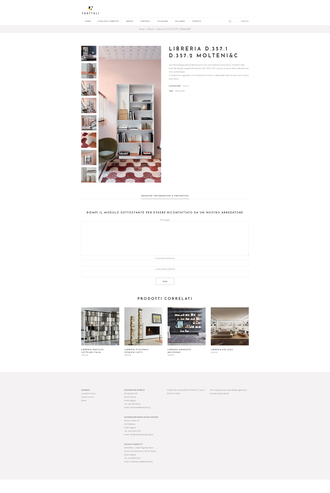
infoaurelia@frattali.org (140, 407)
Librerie (186, 85)
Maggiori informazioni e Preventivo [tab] (165, 196)
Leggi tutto (100, 328)
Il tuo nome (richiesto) (165, 258)
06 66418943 (134, 404)
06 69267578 (134, 431)
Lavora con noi (87, 397)
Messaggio (165, 219)
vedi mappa (130, 400)
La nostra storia (88, 393)
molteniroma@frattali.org (141, 461)
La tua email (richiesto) (165, 269)
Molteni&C (180, 90)
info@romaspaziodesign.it (141, 434)
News (83, 400)
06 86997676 (134, 458)
